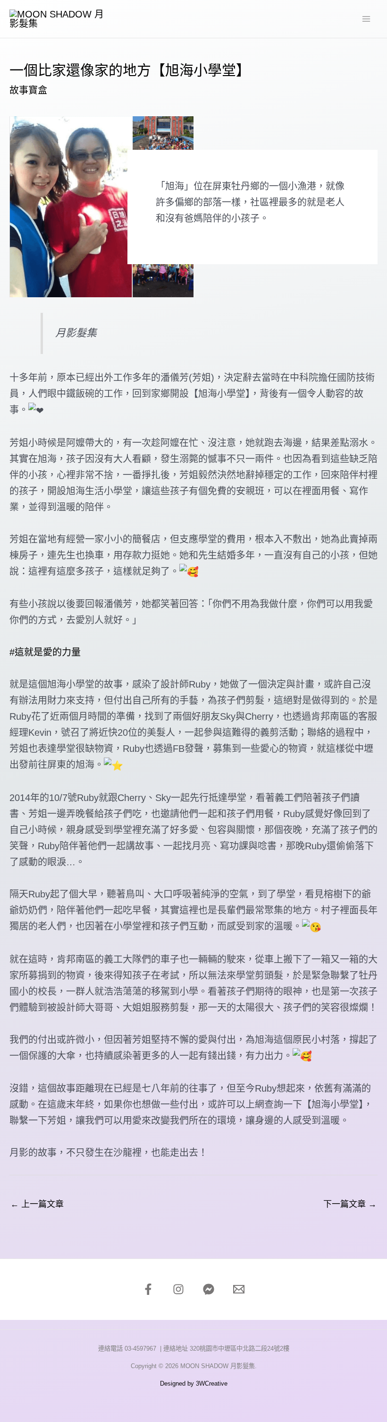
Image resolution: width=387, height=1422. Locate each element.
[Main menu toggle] (366, 19)
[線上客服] (208, 1289)
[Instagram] (178, 1289)
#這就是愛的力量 (45, 652)
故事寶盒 (28, 90)
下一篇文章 (350, 1204)
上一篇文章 (37, 1204)
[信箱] (238, 1289)
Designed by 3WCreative (193, 1383)
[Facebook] (148, 1289)
